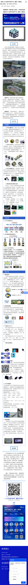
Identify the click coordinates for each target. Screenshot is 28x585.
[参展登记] (5, 353)
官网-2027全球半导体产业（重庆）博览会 (11, 1)
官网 (5, 6)
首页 (2, 6)
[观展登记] (5, 358)
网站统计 (3, 559)
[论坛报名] (5, 362)
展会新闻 (13, 6)
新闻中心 (8, 6)
